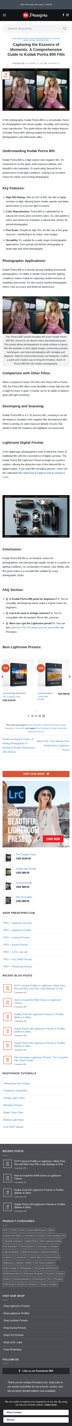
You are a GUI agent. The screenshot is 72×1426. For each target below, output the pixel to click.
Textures (33, 1284)
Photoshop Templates (33, 1273)
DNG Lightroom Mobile (50, 1241)
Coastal (40, 1236)
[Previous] (3, 683)
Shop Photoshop (12, 1349)
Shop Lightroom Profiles (16, 1313)
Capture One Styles (12, 1236)
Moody (20, 1263)
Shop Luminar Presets (15, 1320)
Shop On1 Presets (13, 1335)
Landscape (42, 1246)
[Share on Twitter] (32, 716)
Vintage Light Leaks (14, 1097)
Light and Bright (11, 1252)
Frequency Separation (15, 1090)
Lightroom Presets (35, 732)
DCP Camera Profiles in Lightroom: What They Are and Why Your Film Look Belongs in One (39, 987)
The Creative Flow (11, 696)
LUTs (6, 477)
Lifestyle (54, 1246)
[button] (4, 15)
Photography (25, 1268)
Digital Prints (31, 1241)
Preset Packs (39, 1279)
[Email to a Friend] (36, 716)
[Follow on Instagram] (67, 15)
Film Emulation (43, 728)
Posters (7, 1279)
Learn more (51, 1404)
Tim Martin (53, 63)
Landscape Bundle (43, 697)
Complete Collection (13, 1241)
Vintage (43, 1284)
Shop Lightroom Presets (16, 1305)
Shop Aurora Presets (14, 1327)
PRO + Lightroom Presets (17, 923)
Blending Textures (13, 1105)
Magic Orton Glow (13, 1112)
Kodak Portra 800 (59, 728)
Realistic (22, 1284)
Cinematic (29, 1236)
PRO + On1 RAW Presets (17, 959)
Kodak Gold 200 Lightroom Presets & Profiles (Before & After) (39, 1016)
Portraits (60, 1273)
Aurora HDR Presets (36, 1230)
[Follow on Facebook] (63, 15)
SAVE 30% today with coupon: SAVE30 (36, 5)
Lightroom (28, 472)
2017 (6, 1230)
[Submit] (65, 29)
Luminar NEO (35, 1257)
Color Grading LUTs (56, 1236)
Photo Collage (10, 1268)
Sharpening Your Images (16, 1083)
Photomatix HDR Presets (46, 1268)
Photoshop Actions (12, 1273)
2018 (13, 1230)
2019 (21, 1230)
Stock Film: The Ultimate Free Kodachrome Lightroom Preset (53, 745)
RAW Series (9, 1284)
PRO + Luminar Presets (16, 937)
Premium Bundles (22, 1279)
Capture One (44, 472)
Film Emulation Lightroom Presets (32, 39)
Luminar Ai (21, 1257)
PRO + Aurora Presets (15, 944)
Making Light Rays (13, 1119)
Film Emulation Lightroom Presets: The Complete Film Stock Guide (41, 1059)
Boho (51, 1230)
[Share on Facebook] (28, 716)
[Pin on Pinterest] (40, 716)
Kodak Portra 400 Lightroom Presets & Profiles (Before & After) (39, 1044)
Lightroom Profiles (49, 1252)
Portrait (50, 1273)
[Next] (69, 683)
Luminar (58, 472)
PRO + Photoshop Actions (17, 966)
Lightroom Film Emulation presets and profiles (35, 627)
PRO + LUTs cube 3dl (15, 952)
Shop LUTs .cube (12, 1342)
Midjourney (9, 1263)
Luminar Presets (51, 1257)
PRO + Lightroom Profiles (17, 930)
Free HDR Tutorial (13, 1127)
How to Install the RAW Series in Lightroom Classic (37, 1001)
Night (28, 1263)
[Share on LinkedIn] (43, 716)
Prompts (58, 1279)
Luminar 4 (8, 1257)
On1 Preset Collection (44, 1263)
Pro (49, 1279)
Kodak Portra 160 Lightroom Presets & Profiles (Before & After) (39, 1030)
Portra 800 (42, 40)
